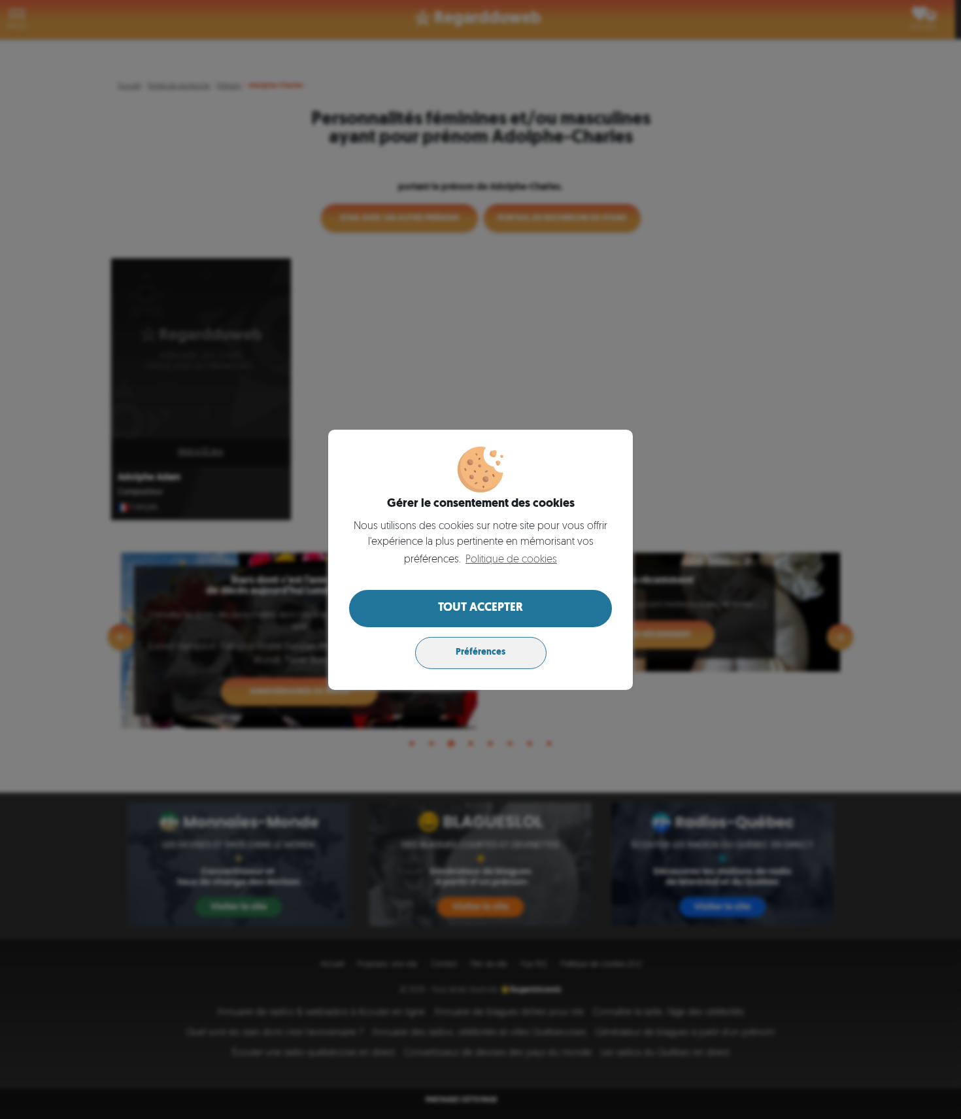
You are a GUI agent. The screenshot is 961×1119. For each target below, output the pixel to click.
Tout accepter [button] (480, 608)
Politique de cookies (511, 560)
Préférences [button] (480, 652)
